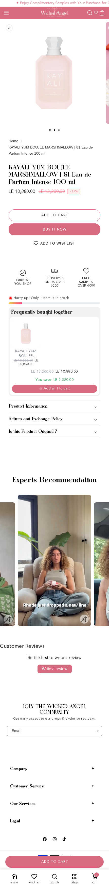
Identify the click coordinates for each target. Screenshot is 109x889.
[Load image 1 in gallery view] (50, 130)
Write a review (54, 669)
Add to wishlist (57, 243)
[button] (6, 13)
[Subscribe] (97, 731)
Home (13, 141)
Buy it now (54, 229)
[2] (54, 130)
